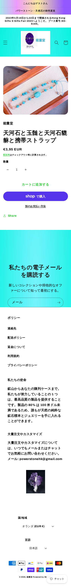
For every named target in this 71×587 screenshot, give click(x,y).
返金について (16, 346)
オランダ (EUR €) (33, 526)
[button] (5, 42)
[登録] (58, 302)
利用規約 (14, 355)
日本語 (33, 548)
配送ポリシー (16, 337)
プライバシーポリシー (22, 365)
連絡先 (12, 328)
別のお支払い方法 (35, 206)
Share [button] (12, 215)
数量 (6, 161)
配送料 (6, 155)
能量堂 (29, 577)
